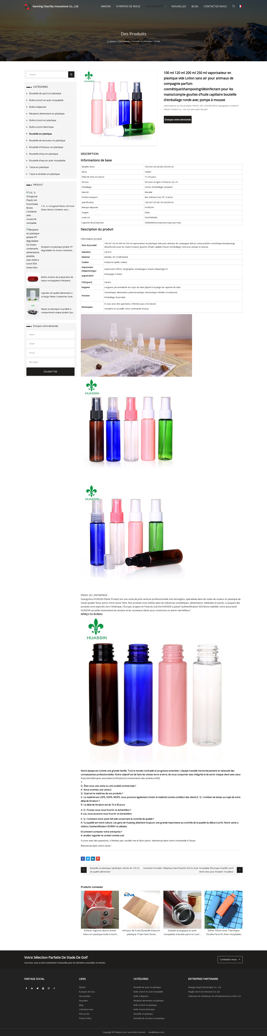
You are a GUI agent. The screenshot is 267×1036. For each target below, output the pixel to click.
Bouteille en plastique (142, 41)
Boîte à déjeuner (37, 106)
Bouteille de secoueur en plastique (47, 140)
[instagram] (49, 988)
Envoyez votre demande (178, 119)
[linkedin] (32, 988)
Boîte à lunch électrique (41, 126)
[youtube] (43, 988)
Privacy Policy (85, 1018)
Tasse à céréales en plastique (44, 174)
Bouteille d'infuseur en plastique (46, 147)
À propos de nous (128, 6)
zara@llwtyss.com (156, 1032)
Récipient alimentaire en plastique (47, 113)
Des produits (155, 6)
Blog (194, 6)
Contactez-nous (215, 6)
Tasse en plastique (39, 167)
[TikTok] (54, 988)
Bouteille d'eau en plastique (43, 153)
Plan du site (84, 1013)
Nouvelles (179, 6)
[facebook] (26, 988)
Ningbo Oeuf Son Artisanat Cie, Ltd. (204, 991)
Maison (106, 6)
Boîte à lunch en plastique (42, 120)
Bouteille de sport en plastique (45, 93)
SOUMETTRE (50, 371)
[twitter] (37, 988)
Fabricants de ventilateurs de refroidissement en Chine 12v (214, 996)
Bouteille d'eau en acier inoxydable (47, 160)
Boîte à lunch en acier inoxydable (46, 100)
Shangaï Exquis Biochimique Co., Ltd (204, 987)
